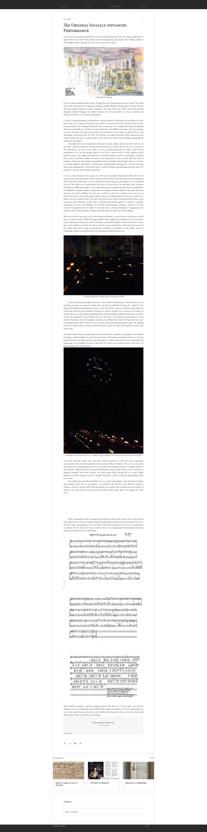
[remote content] (103, 725)
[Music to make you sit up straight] (68, 770)
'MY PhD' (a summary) (100, 783)
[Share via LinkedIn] (75, 743)
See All (152, 758)
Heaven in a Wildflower (135, 783)
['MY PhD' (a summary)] (103, 770)
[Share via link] (80, 743)
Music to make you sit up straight (66, 784)
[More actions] (142, 19)
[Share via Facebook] (65, 743)
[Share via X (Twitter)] (70, 743)
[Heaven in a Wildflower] (138, 770)
